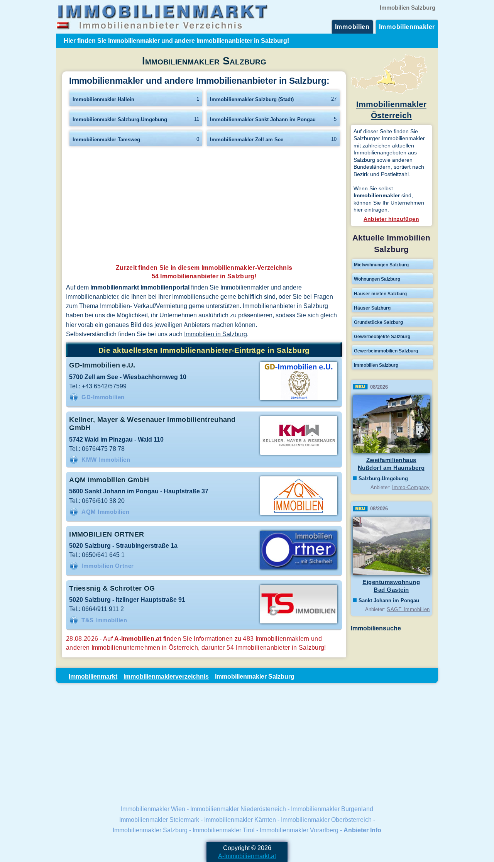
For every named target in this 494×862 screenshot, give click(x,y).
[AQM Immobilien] (298, 514)
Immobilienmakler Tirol (224, 829)
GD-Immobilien (103, 397)
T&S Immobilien (104, 620)
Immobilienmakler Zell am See (246, 139)
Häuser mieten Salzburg (380, 293)
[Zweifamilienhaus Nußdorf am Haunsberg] (391, 451)
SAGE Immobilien (408, 609)
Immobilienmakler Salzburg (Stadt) (252, 99)
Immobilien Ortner (107, 566)
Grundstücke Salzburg (378, 322)
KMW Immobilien (105, 460)
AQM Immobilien (105, 512)
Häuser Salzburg (372, 308)
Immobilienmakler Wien (153, 808)
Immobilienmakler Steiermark (159, 819)
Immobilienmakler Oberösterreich (326, 819)
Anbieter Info (362, 829)
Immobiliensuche (376, 628)
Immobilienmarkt (93, 676)
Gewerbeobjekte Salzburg (382, 336)
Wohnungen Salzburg (377, 279)
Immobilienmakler (407, 26)
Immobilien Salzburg (376, 365)
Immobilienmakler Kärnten (240, 819)
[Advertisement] (204, 207)
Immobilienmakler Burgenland (332, 808)
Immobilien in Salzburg (215, 333)
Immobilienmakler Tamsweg (106, 139)
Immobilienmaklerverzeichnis (166, 676)
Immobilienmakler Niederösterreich (238, 808)
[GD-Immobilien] (298, 399)
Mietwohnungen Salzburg (381, 265)
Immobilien (352, 26)
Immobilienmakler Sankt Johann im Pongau (263, 119)
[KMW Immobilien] (298, 453)
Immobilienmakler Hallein (103, 99)
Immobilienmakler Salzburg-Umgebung (120, 119)
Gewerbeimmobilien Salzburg (386, 351)
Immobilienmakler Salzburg (150, 829)
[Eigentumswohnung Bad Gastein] (391, 573)
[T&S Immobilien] (298, 622)
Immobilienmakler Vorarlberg (299, 829)
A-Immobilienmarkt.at (247, 855)
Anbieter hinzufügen (391, 219)
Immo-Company (411, 487)
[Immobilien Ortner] (298, 568)
